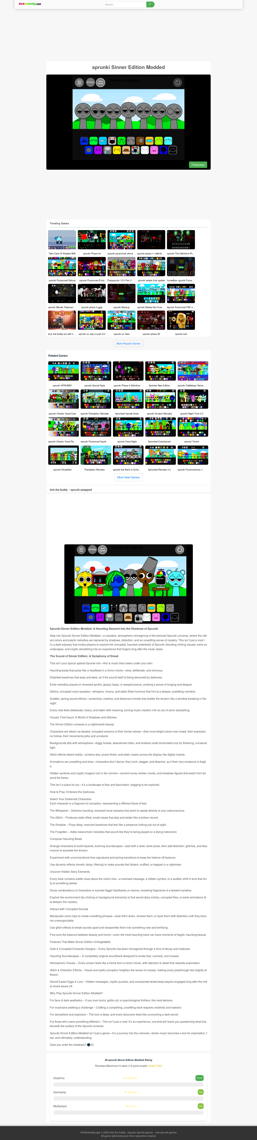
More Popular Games (128, 343)
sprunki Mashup (121, 307)
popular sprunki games (140, 1132)
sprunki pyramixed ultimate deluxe (125, 253)
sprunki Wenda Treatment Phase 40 (66, 307)
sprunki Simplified (62, 469)
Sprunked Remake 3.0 (159, 469)
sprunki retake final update (151, 280)
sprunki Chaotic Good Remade (63, 441)
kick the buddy (59, 490)
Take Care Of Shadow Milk (62, 253)
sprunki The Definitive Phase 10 (183, 253)
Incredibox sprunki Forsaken (181, 280)
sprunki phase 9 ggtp (91, 307)
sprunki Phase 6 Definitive (127, 385)
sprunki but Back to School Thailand (131, 469)
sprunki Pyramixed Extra (91, 280)
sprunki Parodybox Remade (95, 413)
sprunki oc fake (121, 334)
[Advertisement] (119, 35)
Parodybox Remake (95, 469)
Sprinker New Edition (159, 385)
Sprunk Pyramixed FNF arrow (182, 307)
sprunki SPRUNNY (62, 385)
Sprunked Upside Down (127, 413)
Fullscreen (198, 165)
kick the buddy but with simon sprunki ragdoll (71, 334)
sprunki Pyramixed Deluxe (62, 280)
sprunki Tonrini (191, 441)
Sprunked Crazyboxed (159, 441)
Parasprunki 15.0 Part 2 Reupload (125, 280)
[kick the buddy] (29, 4)
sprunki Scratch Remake (159, 413)
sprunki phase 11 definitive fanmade (155, 253)
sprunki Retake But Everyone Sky (154, 307)
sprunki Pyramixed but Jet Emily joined (197, 469)
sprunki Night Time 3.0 (191, 413)
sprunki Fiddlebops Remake (192, 385)
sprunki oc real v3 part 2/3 (92, 334)
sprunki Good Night (127, 441)
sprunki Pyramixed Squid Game (97, 441)
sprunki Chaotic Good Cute (62, 413)
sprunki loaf (181, 334)
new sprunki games (166, 1132)
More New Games (128, 477)
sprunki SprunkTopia (94, 385)
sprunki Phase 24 (92, 253)
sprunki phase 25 (151, 334)
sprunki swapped (81, 490)
